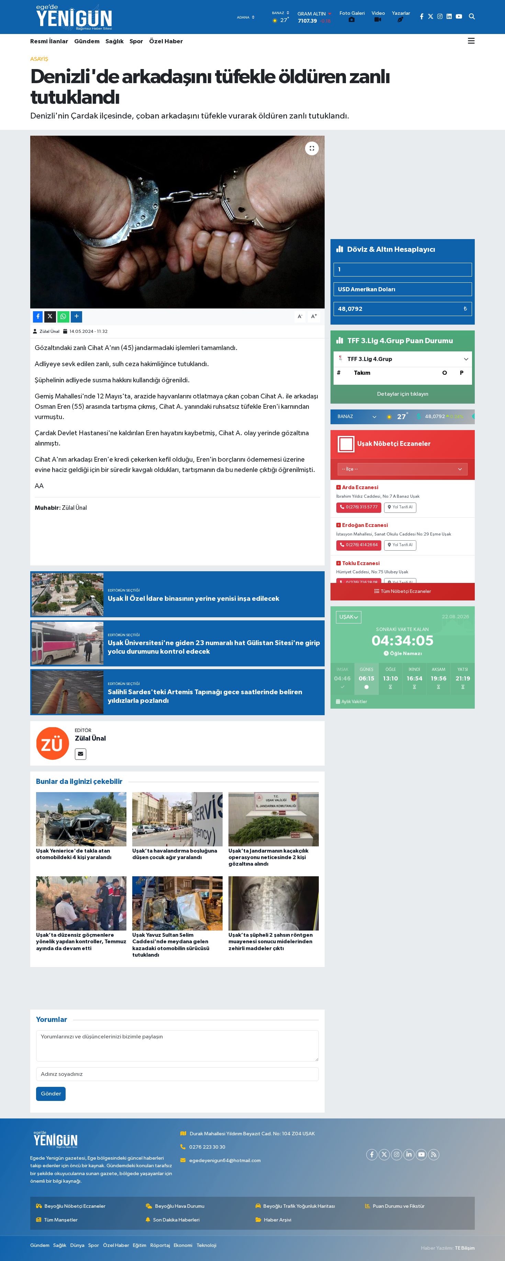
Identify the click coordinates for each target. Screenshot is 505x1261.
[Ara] (472, 17)
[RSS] (433, 1154)
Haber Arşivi (277, 1220)
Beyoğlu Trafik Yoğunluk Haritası (299, 1206)
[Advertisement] (402, 184)
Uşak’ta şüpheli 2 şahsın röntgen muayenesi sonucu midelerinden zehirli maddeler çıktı (270, 941)
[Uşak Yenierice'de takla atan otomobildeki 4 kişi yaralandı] (81, 819)
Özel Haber (166, 41)
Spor (136, 41)
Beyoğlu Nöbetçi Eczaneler (75, 1206)
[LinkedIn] (409, 1154)
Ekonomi (183, 1245)
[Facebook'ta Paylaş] (38, 317)
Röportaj (160, 1245)
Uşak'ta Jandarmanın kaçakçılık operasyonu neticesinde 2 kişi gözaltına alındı (268, 857)
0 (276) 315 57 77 (362, 507)
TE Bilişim (465, 1248)
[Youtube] (421, 1154)
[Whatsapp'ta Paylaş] (63, 317)
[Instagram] (396, 1154)
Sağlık (114, 41)
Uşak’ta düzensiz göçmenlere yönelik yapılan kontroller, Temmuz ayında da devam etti (81, 941)
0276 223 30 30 (207, 1147)
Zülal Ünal (49, 331)
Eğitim (139, 1245)
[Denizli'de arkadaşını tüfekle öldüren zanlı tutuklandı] (177, 222)
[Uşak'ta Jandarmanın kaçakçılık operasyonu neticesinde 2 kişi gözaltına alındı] (273, 819)
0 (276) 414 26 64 (362, 545)
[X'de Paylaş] (50, 317)
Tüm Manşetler (61, 1220)
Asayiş (39, 59)
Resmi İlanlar (49, 41)
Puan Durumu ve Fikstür (399, 1206)
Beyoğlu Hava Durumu (179, 1206)
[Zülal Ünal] (52, 743)
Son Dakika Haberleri (176, 1220)
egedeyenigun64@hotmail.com (225, 1160)
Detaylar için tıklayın (402, 394)
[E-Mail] (80, 754)
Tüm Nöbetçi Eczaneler (406, 591)
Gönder (51, 1094)
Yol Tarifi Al (403, 507)
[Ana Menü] (471, 41)
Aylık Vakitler (354, 701)
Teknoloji (206, 1245)
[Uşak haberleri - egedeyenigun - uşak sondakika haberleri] (75, 17)
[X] (384, 1154)
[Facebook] (372, 1154)
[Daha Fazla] (76, 317)
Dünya (77, 1245)
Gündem (87, 41)
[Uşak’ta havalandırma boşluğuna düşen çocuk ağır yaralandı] (177, 819)
